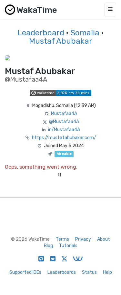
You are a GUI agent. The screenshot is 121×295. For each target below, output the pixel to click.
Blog (48, 245)
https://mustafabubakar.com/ (64, 137)
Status (89, 272)
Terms (62, 239)
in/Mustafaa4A (64, 129)
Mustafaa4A (64, 113)
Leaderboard (40, 32)
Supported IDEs (25, 272)
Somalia (84, 32)
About (103, 239)
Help (107, 272)
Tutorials (68, 245)
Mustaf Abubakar (60, 41)
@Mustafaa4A (64, 121)
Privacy (83, 239)
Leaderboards (61, 272)
